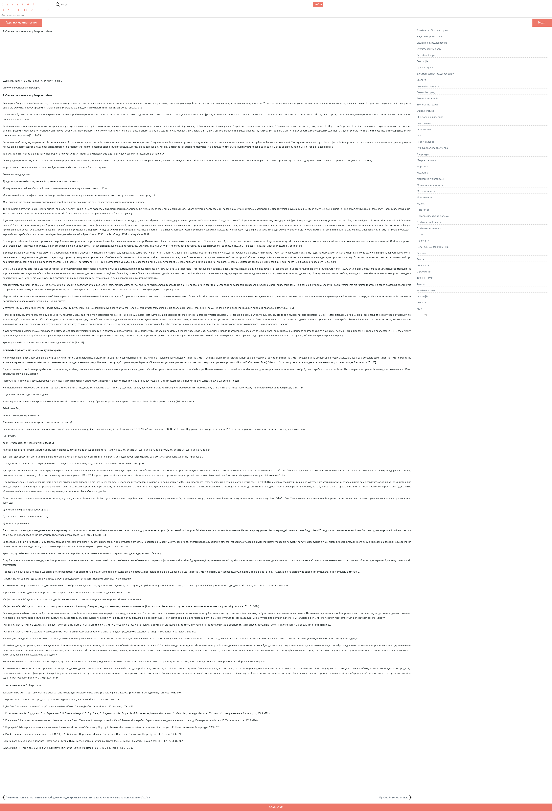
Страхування (424, 271)
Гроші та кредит (426, 67)
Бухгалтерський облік (429, 48)
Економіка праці (426, 92)
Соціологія (423, 265)
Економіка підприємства (430, 86)
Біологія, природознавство (432, 42)
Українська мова (426, 290)
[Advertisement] (207, 56)
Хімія (419, 308)
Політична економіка (429, 228)
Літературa (423, 154)
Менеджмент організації (430, 178)
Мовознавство (425, 197)
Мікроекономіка (426, 191)
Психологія (423, 240)
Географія (422, 61)
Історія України (425, 141)
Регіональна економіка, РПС (432, 246)
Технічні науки (425, 277)
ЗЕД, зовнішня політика (430, 117)
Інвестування (424, 123)
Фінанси (421, 302)
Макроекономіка (426, 160)
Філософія (422, 296)
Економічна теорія (427, 104)
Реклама (421, 253)
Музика (421, 203)
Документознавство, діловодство (435, 73)
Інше (419, 135)
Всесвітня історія (426, 55)
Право (420, 234)
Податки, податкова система (433, 216)
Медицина (423, 172)
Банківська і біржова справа (432, 30)
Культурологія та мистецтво (432, 147)
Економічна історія (427, 98)
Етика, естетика (425, 110)
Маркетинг (423, 166)
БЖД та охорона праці (429, 36)
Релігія (420, 259)
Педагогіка (423, 209)
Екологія (421, 79)
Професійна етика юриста (393, 797)
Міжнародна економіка (430, 185)
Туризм (421, 284)
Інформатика (424, 129)
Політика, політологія (429, 222)
